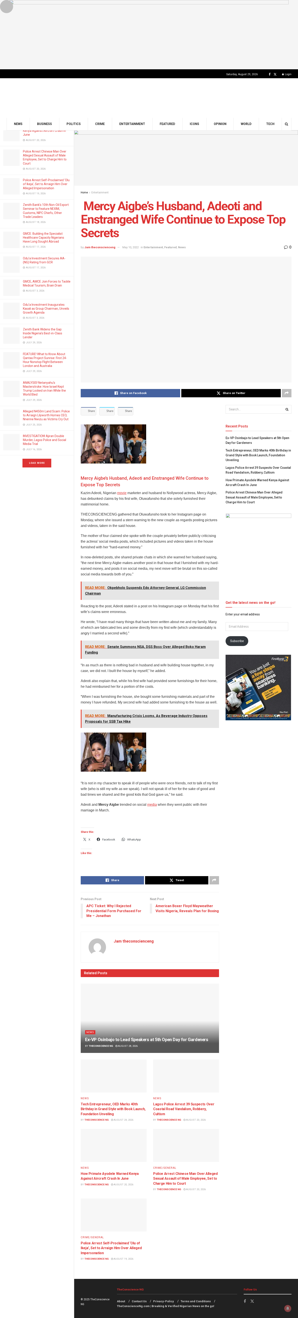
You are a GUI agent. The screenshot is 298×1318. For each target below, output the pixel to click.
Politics (74, 124)
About (121, 1301)
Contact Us (139, 1301)
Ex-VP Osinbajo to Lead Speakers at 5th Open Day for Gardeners (146, 1039)
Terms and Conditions (196, 1301)
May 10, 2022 (130, 247)
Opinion (220, 124)
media (152, 804)
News (18, 124)
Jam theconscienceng (99, 247)
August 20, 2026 (195, 1119)
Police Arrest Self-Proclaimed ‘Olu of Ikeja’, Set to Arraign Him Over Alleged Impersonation (46, 184)
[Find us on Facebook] (270, 74)
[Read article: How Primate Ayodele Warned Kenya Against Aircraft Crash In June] (114, 1145)
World (246, 124)
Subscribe (237, 641)
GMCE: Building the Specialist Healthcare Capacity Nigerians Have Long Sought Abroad (43, 237)
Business (44, 124)
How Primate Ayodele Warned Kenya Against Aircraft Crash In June (44, 130)
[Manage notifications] (287, 1308)
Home (84, 192)
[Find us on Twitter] (275, 74)
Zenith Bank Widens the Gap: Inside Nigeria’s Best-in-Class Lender (42, 333)
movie (122, 493)
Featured (167, 124)
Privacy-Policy (163, 1301)
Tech (270, 124)
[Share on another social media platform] (286, 393)
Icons (194, 124)
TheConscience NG (101, 1046)
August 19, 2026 (123, 1258)
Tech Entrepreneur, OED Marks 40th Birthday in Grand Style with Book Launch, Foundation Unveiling (113, 1109)
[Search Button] (286, 124)
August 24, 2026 (123, 1119)
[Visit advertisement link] (149, 34)
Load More (37, 463)
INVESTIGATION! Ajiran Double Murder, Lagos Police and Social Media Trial (44, 440)
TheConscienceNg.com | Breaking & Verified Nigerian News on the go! (165, 1306)
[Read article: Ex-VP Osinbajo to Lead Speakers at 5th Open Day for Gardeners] (150, 1018)
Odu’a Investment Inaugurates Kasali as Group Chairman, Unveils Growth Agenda (46, 308)
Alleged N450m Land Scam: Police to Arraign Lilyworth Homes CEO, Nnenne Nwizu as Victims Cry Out (46, 415)
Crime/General (164, 1168)
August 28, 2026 (127, 1046)
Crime (100, 124)
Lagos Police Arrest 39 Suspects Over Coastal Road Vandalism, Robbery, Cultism (183, 1109)
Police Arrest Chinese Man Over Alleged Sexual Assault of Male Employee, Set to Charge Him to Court (185, 1179)
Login (287, 74)
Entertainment (132, 124)
